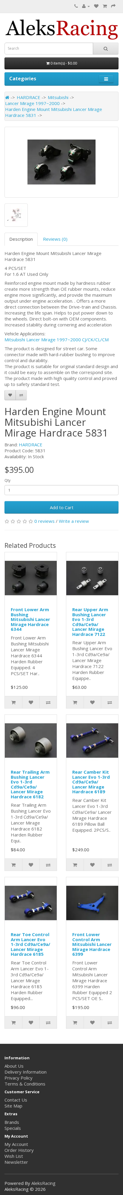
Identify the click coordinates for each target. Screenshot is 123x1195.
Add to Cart (61, 507)
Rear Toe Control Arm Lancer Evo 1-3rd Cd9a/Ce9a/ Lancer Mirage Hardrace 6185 (30, 944)
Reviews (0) (55, 239)
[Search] (106, 48)
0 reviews (44, 521)
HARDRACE (28, 97)
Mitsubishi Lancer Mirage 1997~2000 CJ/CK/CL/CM (56, 339)
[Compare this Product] (21, 395)
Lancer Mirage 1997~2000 (32, 103)
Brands (11, 1122)
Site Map (13, 1106)
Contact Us (15, 1100)
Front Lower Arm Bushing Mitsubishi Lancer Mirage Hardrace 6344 (30, 619)
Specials (12, 1128)
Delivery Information (25, 1072)
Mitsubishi (58, 97)
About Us (14, 1066)
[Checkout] (113, 6)
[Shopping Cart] (105, 6)
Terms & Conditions (24, 1084)
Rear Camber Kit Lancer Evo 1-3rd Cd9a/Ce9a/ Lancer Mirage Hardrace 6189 (91, 781)
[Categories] (106, 79)
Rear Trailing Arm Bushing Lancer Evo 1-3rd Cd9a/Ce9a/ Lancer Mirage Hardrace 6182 (30, 784)
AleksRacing (43, 1183)
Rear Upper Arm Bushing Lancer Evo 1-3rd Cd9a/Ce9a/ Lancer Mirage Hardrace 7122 (90, 621)
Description (21, 239)
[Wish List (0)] (96, 6)
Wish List (13, 1156)
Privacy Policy (18, 1078)
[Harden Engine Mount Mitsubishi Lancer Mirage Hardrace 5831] (61, 162)
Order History (19, 1150)
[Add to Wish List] (10, 395)
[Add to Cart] (13, 702)
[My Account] (86, 6)
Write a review (74, 521)
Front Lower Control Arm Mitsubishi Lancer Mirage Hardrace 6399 (92, 944)
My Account (16, 1144)
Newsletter (16, 1162)
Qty (7, 480)
